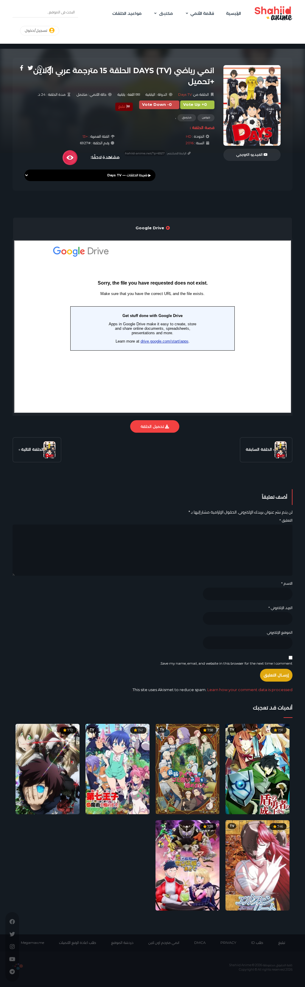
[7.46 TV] (257, 864)
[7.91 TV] (257, 768)
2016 (190, 143)
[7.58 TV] (187, 768)
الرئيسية (233, 13)
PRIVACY (228, 943)
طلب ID (257, 943)
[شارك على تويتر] (30, 68)
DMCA (200, 943)
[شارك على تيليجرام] (49, 68)
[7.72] (47, 768)
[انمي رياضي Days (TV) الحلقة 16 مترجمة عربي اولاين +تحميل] (49, 449)
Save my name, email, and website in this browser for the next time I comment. (226, 663)
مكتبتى (166, 13)
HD (189, 136)
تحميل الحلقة (153, 426)
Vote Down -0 (157, 104)
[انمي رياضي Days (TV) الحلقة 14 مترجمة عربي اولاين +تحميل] (281, 449)
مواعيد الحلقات (126, 13)
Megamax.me (32, 943)
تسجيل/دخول (36, 31)
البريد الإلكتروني (280, 608)
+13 (85, 136)
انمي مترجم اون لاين (163, 943)
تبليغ (122, 106)
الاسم (286, 583)
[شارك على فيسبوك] (21, 68)
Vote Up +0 (195, 104)
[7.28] (187, 864)
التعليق (285, 520)
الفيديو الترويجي (250, 155)
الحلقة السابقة (259, 449)
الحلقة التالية (32, 449)
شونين (206, 117)
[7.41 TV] (117, 768)
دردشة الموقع (122, 943)
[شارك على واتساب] (40, 68)
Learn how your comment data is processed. (212, 689)
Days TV (185, 94)
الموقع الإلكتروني (279, 632)
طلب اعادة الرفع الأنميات (77, 943)
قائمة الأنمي (202, 13)
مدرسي (187, 117)
